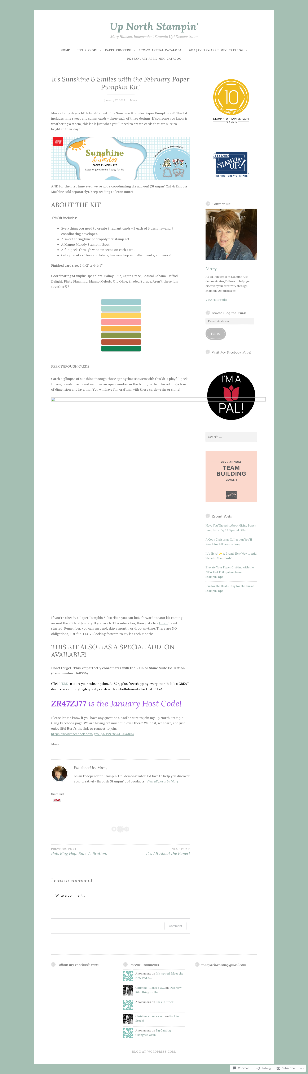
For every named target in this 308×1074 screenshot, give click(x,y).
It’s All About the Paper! (168, 851)
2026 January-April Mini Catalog (216, 50)
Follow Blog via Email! (230, 313)
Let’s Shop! (87, 50)
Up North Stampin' (154, 26)
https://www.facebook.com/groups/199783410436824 (92, 734)
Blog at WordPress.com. (154, 1051)
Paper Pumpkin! (118, 50)
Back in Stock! (165, 1002)
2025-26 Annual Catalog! (160, 50)
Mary (133, 100)
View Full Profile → (218, 300)
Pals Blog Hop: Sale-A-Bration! (79, 851)
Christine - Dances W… (150, 988)
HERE (163, 623)
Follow (215, 334)
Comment (175, 926)
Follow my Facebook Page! (78, 964)
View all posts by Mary (162, 781)
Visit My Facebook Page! (231, 352)
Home (65, 50)
